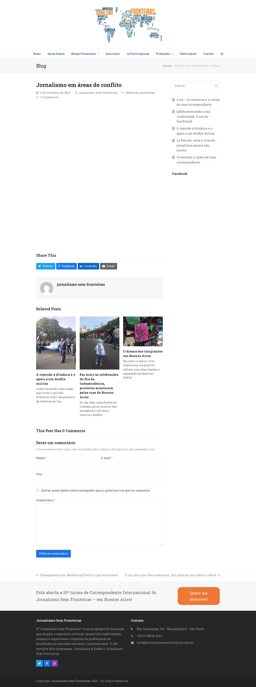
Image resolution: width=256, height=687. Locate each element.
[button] (222, 53)
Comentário (45, 500)
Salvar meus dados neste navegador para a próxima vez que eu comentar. (95, 490)
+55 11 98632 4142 (149, 636)
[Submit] (216, 86)
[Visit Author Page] (46, 288)
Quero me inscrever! (198, 596)
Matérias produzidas (140, 92)
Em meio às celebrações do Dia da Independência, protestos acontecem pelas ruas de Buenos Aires (99, 385)
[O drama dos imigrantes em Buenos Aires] (143, 331)
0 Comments (49, 97)
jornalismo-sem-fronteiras (98, 92)
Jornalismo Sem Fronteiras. (71, 681)
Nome (41, 458)
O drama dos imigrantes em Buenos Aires (143, 353)
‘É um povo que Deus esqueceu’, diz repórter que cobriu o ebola (170, 575)
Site (39, 474)
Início (167, 65)
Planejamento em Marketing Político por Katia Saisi (79, 575)
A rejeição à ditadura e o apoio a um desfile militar (55, 379)
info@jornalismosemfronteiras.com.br (165, 642)
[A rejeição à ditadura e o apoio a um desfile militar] (56, 343)
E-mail (106, 458)
